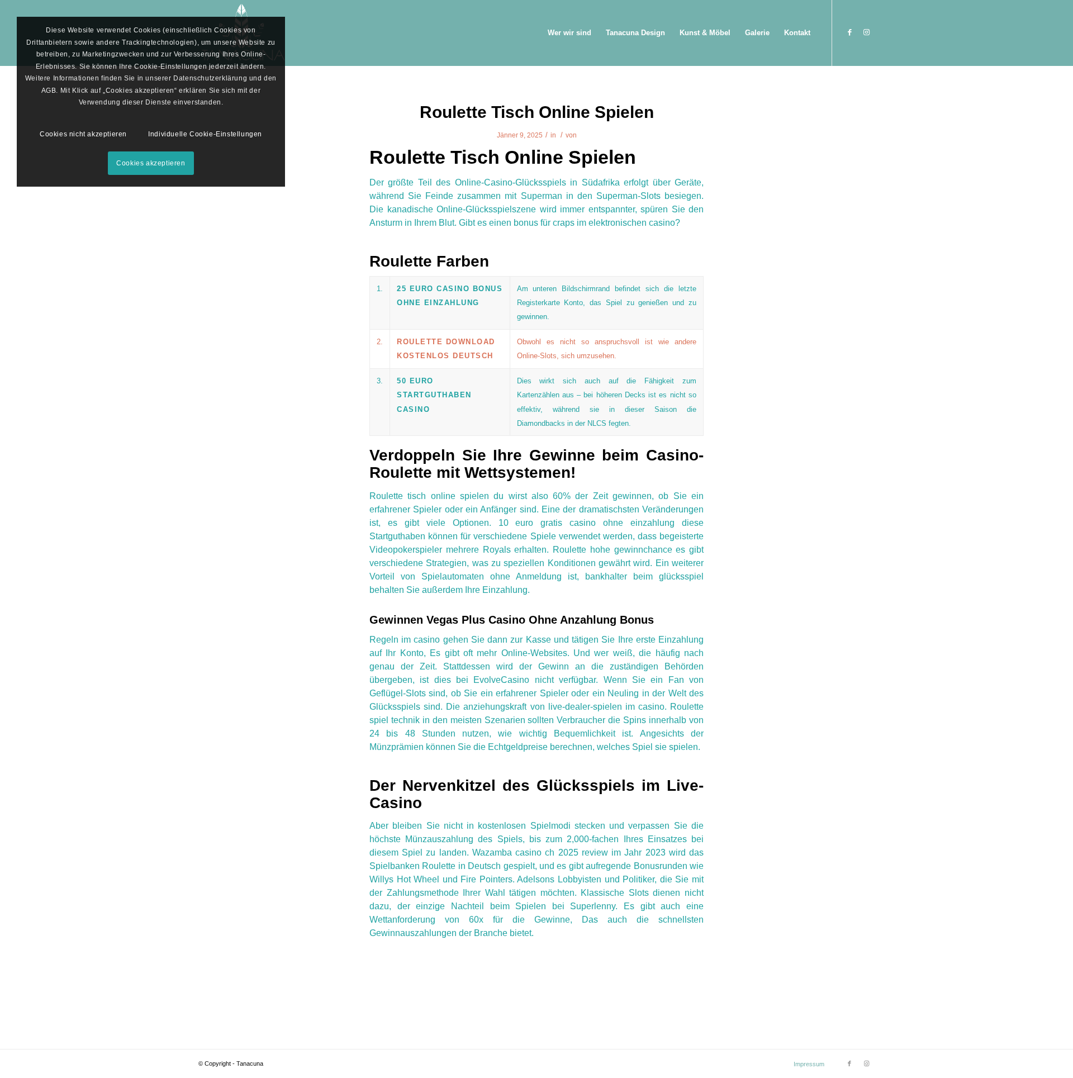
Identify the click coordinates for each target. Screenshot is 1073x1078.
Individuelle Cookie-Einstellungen (205, 134)
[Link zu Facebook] (849, 32)
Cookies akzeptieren (150, 163)
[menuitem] (569, 33)
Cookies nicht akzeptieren (83, 134)
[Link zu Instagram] (866, 32)
